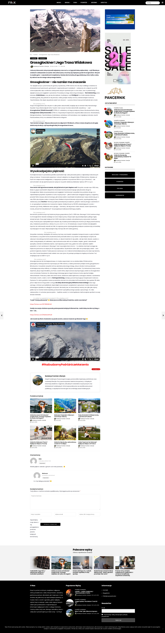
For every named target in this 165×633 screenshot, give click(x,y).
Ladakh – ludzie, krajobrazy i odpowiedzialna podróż (84, 592)
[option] (40, 566)
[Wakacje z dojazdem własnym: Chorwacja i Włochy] (65, 405)
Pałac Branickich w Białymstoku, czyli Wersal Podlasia (88, 415)
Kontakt (105, 590)
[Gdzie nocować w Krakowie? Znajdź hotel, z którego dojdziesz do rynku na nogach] (41, 405)
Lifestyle (104, 2)
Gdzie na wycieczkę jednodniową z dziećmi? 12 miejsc (65, 443)
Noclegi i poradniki (119, 142)
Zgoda (77, 631)
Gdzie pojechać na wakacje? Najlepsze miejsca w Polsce (87, 443)
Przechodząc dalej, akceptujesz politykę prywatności (114, 615)
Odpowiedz (42, 463)
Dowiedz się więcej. (85, 631)
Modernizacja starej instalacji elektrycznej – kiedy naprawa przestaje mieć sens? (103, 572)
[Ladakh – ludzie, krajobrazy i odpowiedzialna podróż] (70, 593)
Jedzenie (94, 2)
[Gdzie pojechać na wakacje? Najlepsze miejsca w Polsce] (89, 433)
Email (103, 608)
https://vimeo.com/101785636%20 (41, 304)
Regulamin (106, 593)
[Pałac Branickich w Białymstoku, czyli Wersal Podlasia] (89, 405)
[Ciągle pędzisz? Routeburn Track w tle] (70, 603)
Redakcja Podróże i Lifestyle (41, 66)
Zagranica (43, 58)
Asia (40, 459)
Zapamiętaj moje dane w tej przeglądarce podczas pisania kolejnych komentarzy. (34, 528)
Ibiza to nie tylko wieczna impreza (86, 611)
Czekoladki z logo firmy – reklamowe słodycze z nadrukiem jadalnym (38, 572)
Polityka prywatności (109, 596)
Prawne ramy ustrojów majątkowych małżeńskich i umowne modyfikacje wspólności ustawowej (124, 573)
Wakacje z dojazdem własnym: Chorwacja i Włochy (64, 415)
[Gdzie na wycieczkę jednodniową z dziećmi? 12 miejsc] (65, 433)
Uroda (67, 2)
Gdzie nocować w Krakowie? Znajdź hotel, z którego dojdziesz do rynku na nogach (40, 416)
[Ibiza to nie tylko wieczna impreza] (70, 613)
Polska (121, 131)
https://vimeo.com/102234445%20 (41, 315)
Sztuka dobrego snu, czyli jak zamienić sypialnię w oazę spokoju (82, 572)
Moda (59, 2)
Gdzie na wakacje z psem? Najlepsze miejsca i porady (39, 443)
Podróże (84, 2)
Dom (75, 2)
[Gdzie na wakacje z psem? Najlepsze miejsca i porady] (41, 433)
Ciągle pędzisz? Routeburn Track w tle (86, 602)
